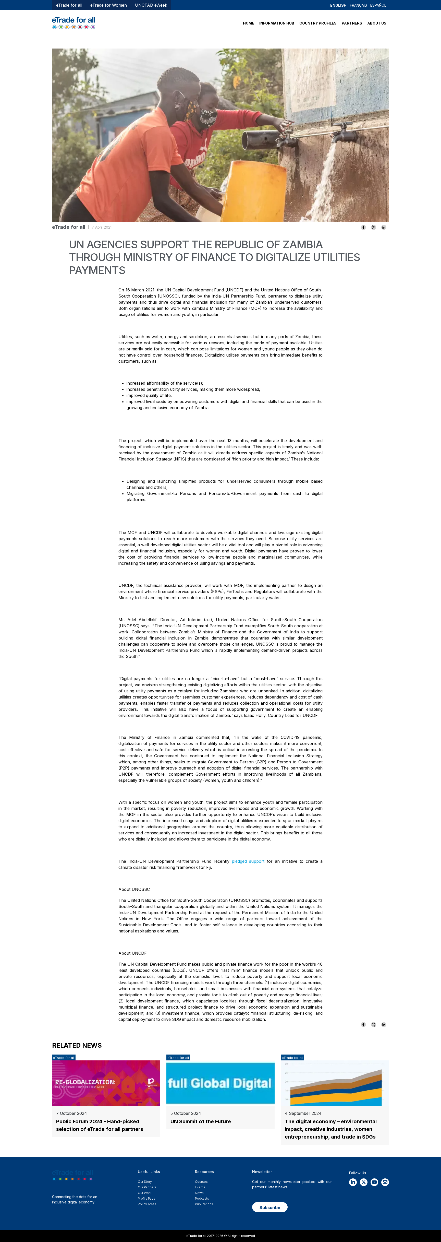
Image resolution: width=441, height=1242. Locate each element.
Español (378, 5)
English (338, 5)
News (199, 1193)
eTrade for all (69, 5)
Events (200, 1187)
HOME (248, 23)
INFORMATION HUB (276, 23)
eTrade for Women (108, 5)
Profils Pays (146, 1198)
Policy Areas (147, 1204)
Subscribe (270, 1207)
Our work (144, 1193)
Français (358, 5)
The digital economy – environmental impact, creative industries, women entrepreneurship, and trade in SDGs (331, 1129)
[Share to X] (373, 227)
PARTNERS (352, 23)
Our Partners (147, 1187)
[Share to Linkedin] (383, 227)
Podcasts (202, 1198)
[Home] (73, 22)
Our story (145, 1182)
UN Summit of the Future (200, 1121)
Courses (201, 1182)
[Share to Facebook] (363, 227)
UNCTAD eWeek (151, 5)
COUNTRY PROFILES (318, 23)
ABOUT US (376, 23)
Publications (204, 1204)
